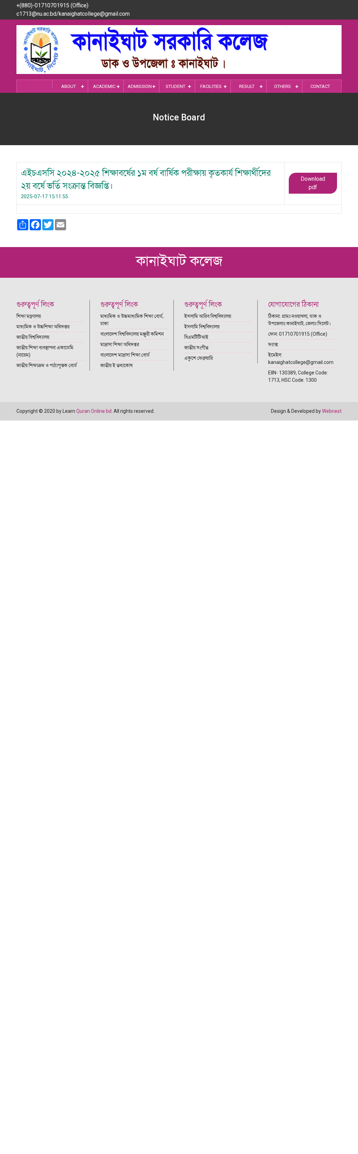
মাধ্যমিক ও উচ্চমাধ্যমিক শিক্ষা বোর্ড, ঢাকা (132, 319)
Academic (104, 86)
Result (247, 86)
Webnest (332, 411)
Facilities (211, 86)
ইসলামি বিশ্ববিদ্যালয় (202, 326)
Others (282, 86)
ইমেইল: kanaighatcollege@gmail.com (301, 358)
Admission (140, 86)
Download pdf (313, 183)
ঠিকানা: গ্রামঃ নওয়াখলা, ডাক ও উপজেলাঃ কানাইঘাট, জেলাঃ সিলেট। (299, 319)
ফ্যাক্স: (273, 344)
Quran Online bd (94, 411)
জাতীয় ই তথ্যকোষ (116, 365)
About (68, 86)
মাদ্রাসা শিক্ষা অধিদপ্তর (119, 344)
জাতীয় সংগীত (196, 347)
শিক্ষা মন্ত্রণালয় (28, 316)
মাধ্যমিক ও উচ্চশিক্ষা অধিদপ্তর (43, 326)
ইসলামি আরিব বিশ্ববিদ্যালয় (207, 316)
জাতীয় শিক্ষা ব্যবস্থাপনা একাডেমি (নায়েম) (44, 351)
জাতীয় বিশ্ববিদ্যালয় (32, 337)
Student (175, 86)
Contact (320, 86)
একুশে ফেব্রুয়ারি (198, 358)
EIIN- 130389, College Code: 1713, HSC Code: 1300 (298, 376)
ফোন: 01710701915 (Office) (297, 334)
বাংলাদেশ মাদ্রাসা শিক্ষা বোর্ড (125, 355)
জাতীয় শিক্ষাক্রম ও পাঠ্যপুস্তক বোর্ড (46, 365)
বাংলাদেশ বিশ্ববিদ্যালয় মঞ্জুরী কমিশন (132, 334)
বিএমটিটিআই (196, 337)
